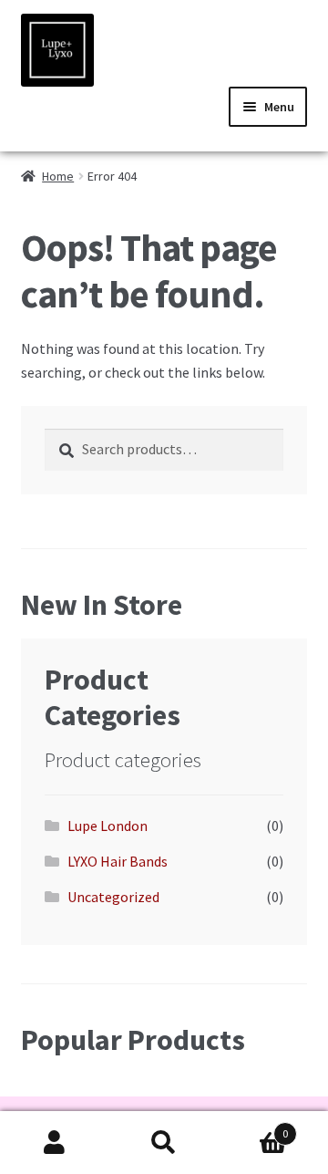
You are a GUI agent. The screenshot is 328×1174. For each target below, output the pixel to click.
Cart (253, 1127)
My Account (54, 1143)
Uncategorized (113, 897)
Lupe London (107, 825)
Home (58, 176)
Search (164, 1143)
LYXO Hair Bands (117, 861)
